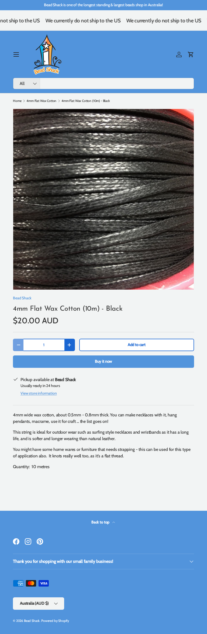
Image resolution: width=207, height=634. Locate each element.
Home (17, 100)
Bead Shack (22, 298)
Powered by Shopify (55, 621)
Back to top (100, 522)
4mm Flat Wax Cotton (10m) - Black (85, 100)
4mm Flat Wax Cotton (41, 100)
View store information (38, 393)
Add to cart (137, 344)
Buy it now (103, 361)
